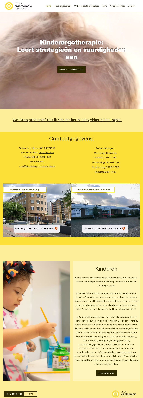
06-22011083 (43, 157)
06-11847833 (46, 152)
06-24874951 (47, 148)
